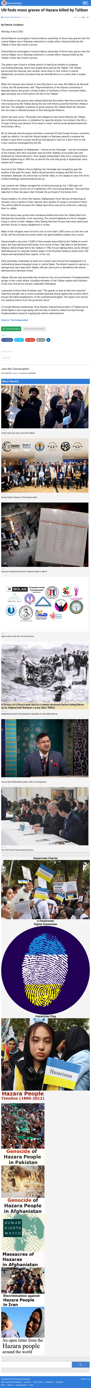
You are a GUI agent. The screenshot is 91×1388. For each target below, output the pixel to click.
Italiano (10, 1385)
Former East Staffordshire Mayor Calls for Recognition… (24, 782)
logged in (16, 373)
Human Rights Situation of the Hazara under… (19, 497)
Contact (27, 1382)
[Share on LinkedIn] (48, 340)
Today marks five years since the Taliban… (18, 433)
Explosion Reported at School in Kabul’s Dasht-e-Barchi (24, 571)
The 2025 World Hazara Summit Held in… (18, 850)
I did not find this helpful (35, 329)
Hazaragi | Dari (21, 1385)
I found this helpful (12, 329)
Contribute (49, 1382)
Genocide (6, 358)
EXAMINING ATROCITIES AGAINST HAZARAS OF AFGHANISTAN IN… (29, 714)
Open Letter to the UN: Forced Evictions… (18, 636)
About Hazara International (11, 1382)
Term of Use (37, 1382)
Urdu (31, 1385)
